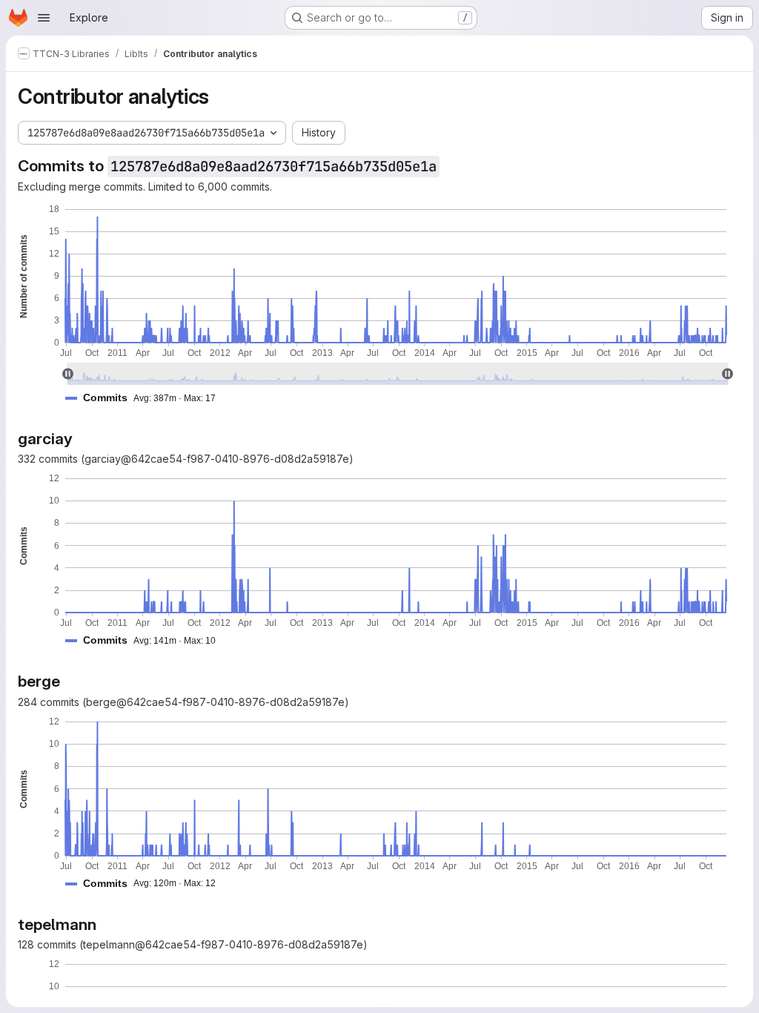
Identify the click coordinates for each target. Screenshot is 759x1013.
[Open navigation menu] (44, 18)
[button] (146, 398)
